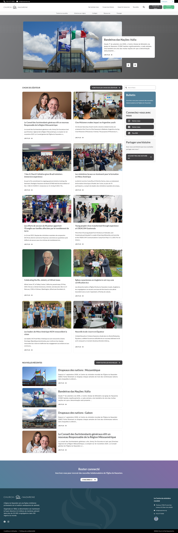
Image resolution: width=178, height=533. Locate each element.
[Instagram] (8, 522)
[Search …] (144, 7)
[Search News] (140, 88)
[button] (135, 65)
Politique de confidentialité (27, 531)
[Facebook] (5, 522)
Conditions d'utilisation (10, 531)
